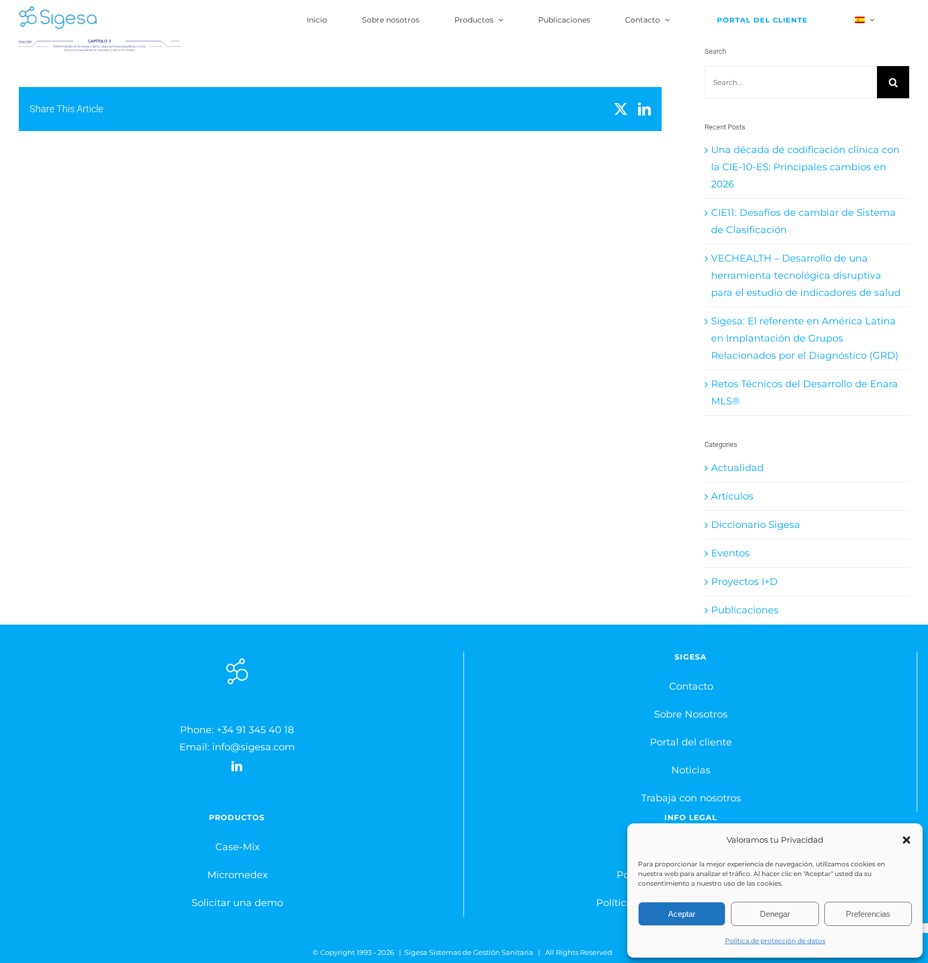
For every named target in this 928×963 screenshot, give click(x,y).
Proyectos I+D (744, 582)
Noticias (691, 770)
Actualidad (737, 468)
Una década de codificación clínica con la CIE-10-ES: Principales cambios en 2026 (805, 167)
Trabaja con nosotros (691, 798)
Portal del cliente (691, 742)
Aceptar (681, 913)
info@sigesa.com (253, 747)
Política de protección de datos (775, 941)
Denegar (775, 913)
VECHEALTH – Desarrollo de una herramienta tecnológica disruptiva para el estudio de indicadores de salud (806, 275)
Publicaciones (745, 610)
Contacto (691, 686)
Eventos (730, 553)
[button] (906, 840)
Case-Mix (237, 847)
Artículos (732, 496)
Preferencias (868, 913)
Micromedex (237, 875)
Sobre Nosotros (691, 714)
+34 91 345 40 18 (255, 730)
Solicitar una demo (237, 903)
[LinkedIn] (236, 766)
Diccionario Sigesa (755, 525)
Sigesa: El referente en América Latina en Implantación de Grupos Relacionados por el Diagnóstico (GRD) (804, 338)
